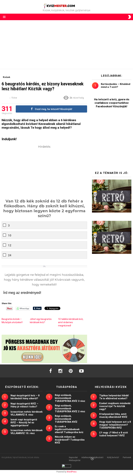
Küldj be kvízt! (113, 457)
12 (9, 245)
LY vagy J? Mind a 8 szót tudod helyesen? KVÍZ (113, 434)
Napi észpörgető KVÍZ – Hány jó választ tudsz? (24, 405)
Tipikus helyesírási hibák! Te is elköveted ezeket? (114, 397)
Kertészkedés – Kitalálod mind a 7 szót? (115, 85)
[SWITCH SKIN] (129, 17)
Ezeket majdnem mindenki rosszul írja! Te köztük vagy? (114, 406)
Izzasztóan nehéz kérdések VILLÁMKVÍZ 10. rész (26, 432)
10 (9, 235)
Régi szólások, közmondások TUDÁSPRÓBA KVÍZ (66, 419)
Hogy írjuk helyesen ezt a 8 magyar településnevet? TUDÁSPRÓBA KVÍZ (115, 424)
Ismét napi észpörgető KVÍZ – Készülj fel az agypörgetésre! (24, 422)
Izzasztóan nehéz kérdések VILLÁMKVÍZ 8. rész (26, 413)
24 (9, 255)
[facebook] (50, 371)
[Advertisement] (66, 44)
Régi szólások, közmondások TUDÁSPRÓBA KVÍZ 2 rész (70, 408)
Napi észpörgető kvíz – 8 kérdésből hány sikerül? (25, 397)
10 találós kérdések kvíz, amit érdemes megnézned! (70, 322)
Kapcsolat (73, 457)
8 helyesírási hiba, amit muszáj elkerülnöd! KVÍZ (113, 415)
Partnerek (127, 457)
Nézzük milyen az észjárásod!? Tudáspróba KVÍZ (70, 439)
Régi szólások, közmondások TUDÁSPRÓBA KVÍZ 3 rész (70, 398)
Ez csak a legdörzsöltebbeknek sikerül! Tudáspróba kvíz (69, 429)
